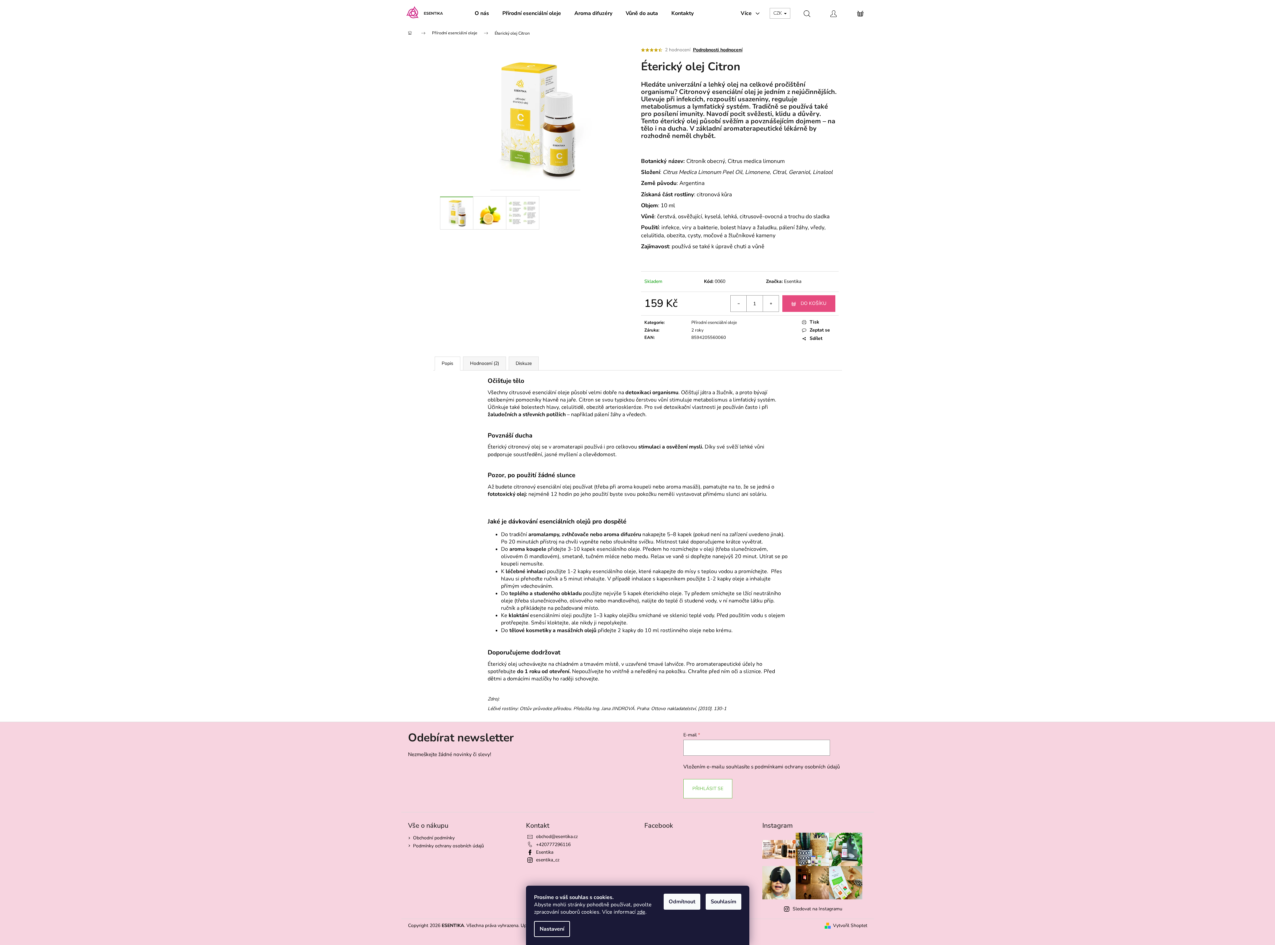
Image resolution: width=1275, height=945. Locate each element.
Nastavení (552, 929)
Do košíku (813, 303)
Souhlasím (723, 901)
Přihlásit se (707, 788)
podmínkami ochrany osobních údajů (797, 766)
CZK (778, 13)
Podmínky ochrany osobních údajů (448, 846)
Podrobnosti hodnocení (718, 50)
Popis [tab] (447, 363)
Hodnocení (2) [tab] (484, 363)
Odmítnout (682, 901)
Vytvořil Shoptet (850, 925)
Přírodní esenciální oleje (714, 323)
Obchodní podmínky (434, 838)
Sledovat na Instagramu (817, 909)
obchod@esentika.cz (557, 836)
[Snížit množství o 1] (739, 304)
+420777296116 (553, 844)
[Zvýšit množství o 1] (771, 304)
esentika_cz (547, 860)
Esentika (792, 281)
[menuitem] (482, 13)
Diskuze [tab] (524, 363)
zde (641, 912)
